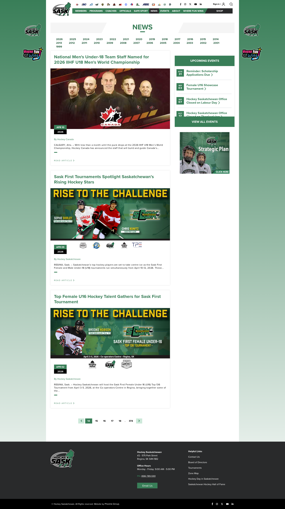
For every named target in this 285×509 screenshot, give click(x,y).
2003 (190, 43)
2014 (216, 39)
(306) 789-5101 (148, 476)
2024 (86, 39)
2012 (72, 43)
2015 (203, 39)
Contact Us (194, 456)
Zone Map (193, 473)
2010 (97, 43)
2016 (190, 39)
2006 (150, 43)
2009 (110, 43)
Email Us (147, 485)
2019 (152, 39)
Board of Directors (197, 462)
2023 (99, 39)
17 (112, 421)
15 (96, 421)
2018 (165, 39)
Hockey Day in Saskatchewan (203, 478)
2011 (84, 43)
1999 (59, 47)
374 (131, 421)
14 (88, 421)
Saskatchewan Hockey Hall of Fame (206, 484)
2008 (123, 43)
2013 (59, 43)
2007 (136, 43)
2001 (216, 43)
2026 (59, 39)
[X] (190, 4)
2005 (163, 43)
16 (104, 421)
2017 (177, 39)
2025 (72, 39)
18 (120, 421)
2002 (203, 43)
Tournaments (195, 467)
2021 (126, 39)
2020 (139, 39)
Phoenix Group (112, 503)
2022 (113, 39)
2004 (176, 43)
